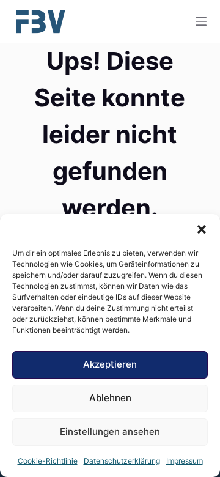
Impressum (184, 460)
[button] (202, 229)
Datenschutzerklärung (122, 460)
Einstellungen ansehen (110, 431)
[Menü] (201, 21)
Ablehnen (110, 398)
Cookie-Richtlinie (48, 460)
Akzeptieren (110, 364)
